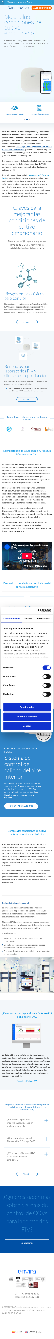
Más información (42, 8)
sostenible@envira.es (28, 1296)
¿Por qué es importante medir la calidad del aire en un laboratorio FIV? (20, 1122)
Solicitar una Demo (21, 806)
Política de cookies (36, 1310)
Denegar (27, 726)
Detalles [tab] (28, 618)
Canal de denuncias (11, 1313)
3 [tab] (29, 119)
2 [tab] (27, 119)
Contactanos (27, 1243)
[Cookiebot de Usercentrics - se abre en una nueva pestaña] (38, 610)
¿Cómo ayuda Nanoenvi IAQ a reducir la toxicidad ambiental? (21, 1156)
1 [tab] (24, 119)
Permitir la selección (27, 716)
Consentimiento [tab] (11, 618)
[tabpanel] (14, 111)
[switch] (46, 676)
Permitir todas (27, 707)
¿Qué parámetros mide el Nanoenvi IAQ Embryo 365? (21, 1139)
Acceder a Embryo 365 (27, 1081)
